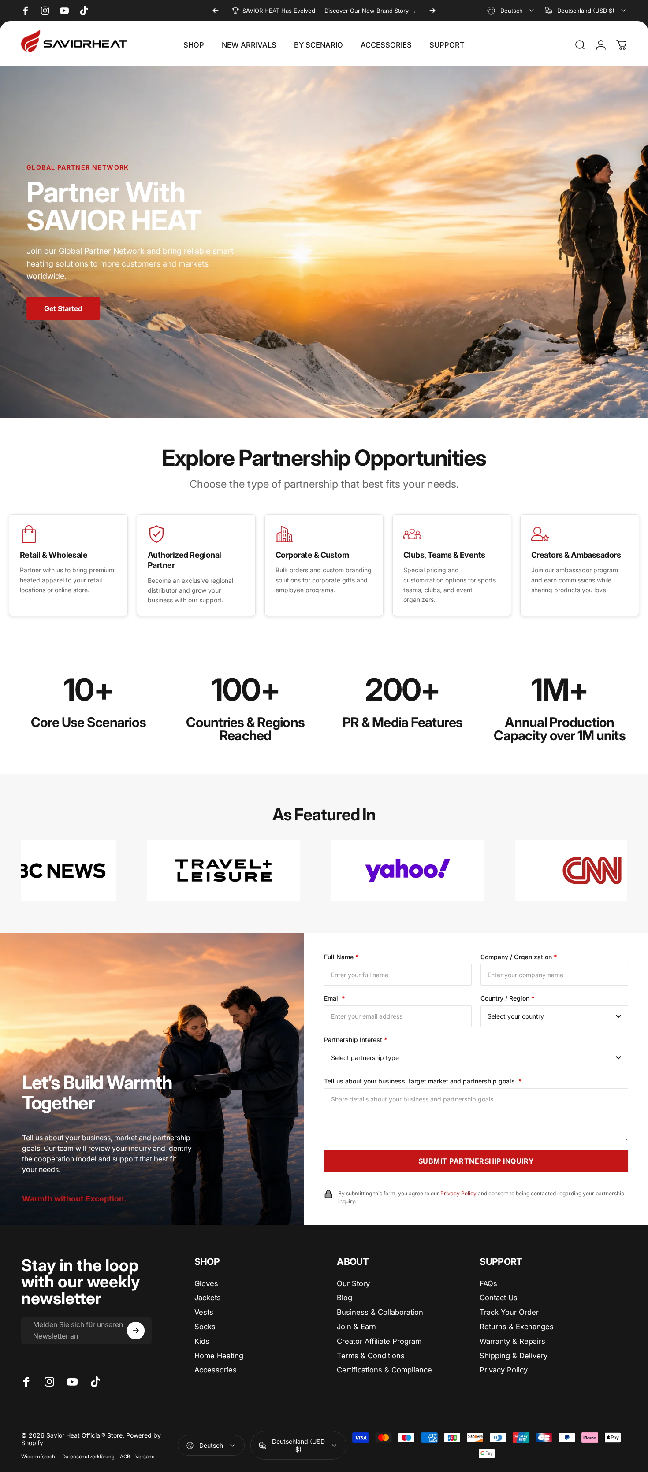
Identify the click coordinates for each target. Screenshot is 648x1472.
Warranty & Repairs (512, 1341)
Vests (203, 1312)
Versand (145, 1456)
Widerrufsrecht (39, 1456)
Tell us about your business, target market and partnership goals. (423, 1081)
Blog (344, 1297)
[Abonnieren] (136, 1330)
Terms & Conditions (371, 1355)
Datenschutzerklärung (88, 1456)
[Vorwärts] (432, 10)
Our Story (353, 1283)
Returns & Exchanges (517, 1326)
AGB (125, 1456)
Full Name (341, 956)
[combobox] (511, 10)
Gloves (206, 1283)
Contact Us (499, 1297)
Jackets (207, 1297)
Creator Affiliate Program (379, 1341)
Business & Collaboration (380, 1312)
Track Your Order (509, 1312)
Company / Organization (518, 956)
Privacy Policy (504, 1369)
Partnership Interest (355, 1039)
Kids (201, 1341)
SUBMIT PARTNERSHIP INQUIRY (476, 1161)
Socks (205, 1326)
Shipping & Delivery (513, 1355)
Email (334, 998)
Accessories (215, 1369)
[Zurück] (215, 10)
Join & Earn (356, 1326)
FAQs (488, 1283)
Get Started (63, 308)
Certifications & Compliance (384, 1369)
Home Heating (218, 1355)
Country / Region (507, 998)
